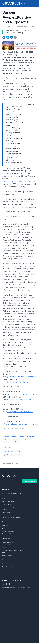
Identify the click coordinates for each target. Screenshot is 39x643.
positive (27, 439)
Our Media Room (8, 534)
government (30, 436)
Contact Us (6, 564)
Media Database (8, 501)
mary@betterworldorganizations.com (18, 377)
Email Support (7, 566)
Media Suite (6, 498)
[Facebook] (3, 584)
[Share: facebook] (4, 37)
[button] (35, 3)
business (6, 436)
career (14, 436)
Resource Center (8, 542)
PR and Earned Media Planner (12, 550)
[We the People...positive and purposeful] (19, 50)
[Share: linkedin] (11, 37)
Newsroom (6, 547)
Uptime (27, 588)
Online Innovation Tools (14, 455)
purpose (6, 442)
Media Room (6, 512)
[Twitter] (6, 584)
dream (22, 436)
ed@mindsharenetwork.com (19, 400)
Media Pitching (7, 504)
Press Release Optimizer (11, 517)
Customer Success (8, 515)
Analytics (5, 509)
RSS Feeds (6, 553)
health (15, 439)
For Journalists (7, 545)
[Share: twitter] (7, 37)
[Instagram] (12, 584)
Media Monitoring (8, 507)
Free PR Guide (29, 481)
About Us (5, 526)
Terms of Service (8, 588)
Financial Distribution (9, 496)
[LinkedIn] (9, 584)
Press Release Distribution (11, 493)
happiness (7, 439)
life (21, 439)
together (14, 442)
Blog (3, 528)
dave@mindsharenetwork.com (15, 382)
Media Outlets (7, 555)
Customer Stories (8, 531)
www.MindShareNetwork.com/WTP (17, 181)
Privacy (19, 588)
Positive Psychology (13, 451)
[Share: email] (15, 37)
